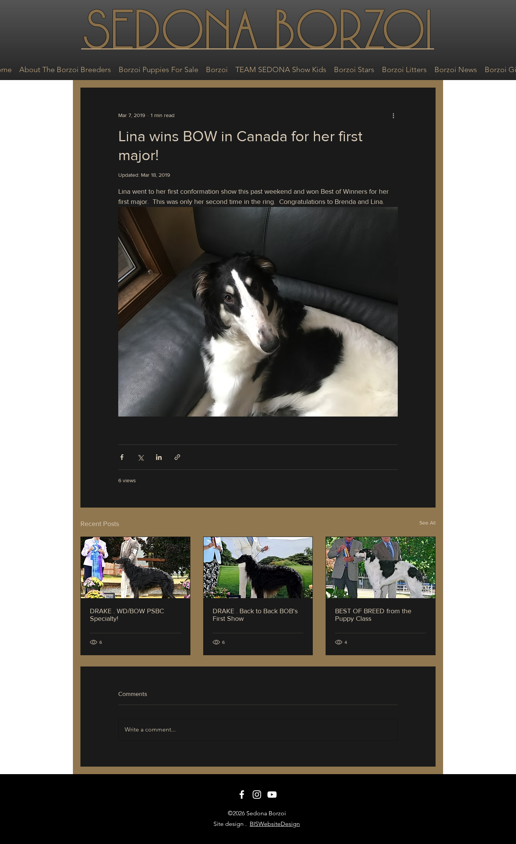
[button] (65, 68)
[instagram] (257, 794)
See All (427, 523)
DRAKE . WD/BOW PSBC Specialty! (127, 614)
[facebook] (241, 794)
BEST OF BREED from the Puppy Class (373, 614)
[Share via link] (177, 457)
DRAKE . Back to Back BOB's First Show (255, 614)
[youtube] (272, 794)
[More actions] (393, 115)
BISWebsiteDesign (275, 823)
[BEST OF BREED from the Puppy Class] (380, 567)
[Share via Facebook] (121, 457)
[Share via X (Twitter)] (140, 457)
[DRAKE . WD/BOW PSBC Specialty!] (135, 567)
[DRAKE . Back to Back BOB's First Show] (258, 567)
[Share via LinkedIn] (158, 457)
